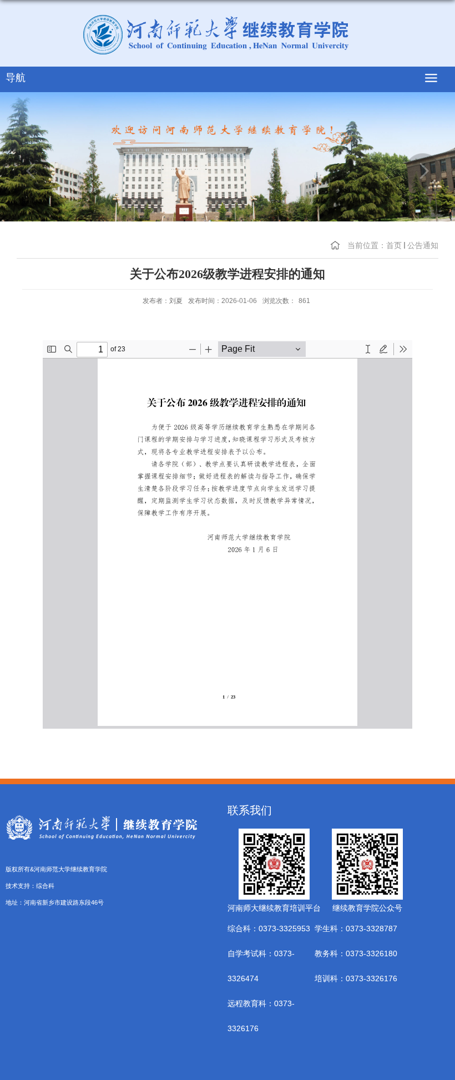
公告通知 (422, 245)
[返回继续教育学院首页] (227, 34)
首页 (394, 245)
